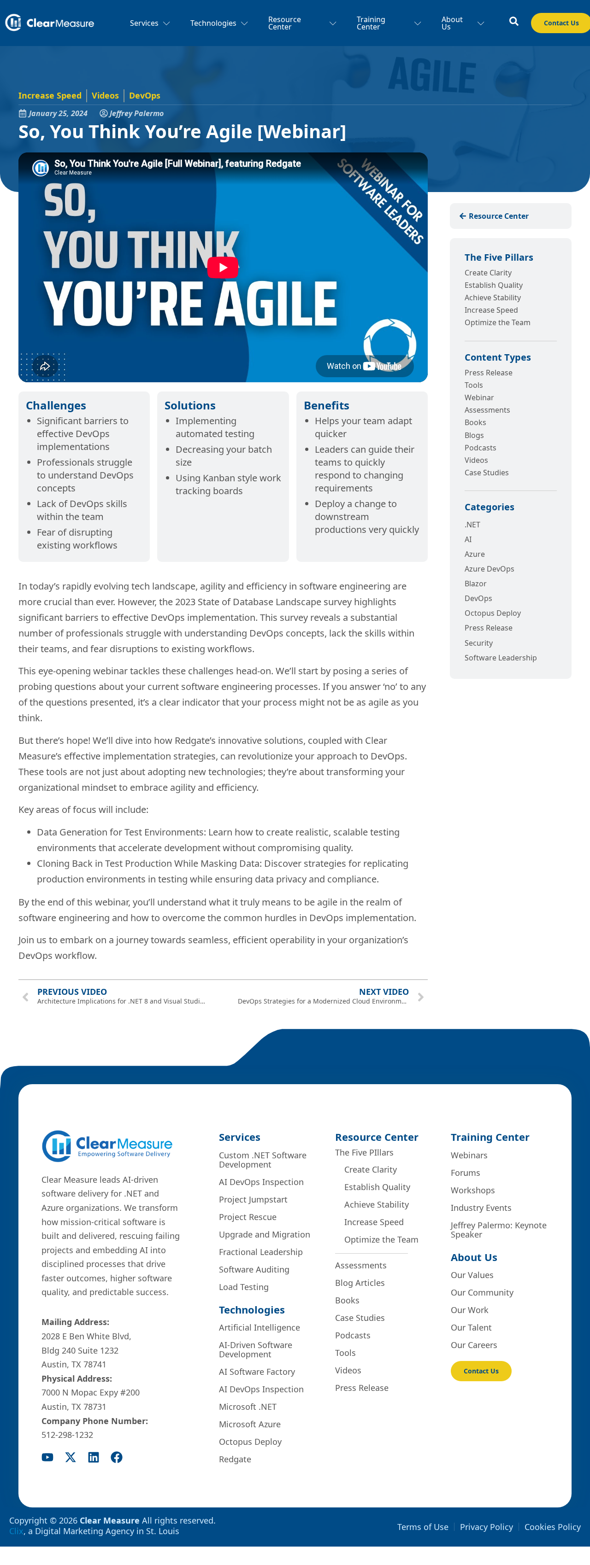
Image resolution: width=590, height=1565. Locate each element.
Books (475, 422)
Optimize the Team (498, 322)
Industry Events (481, 1207)
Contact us (481, 1370)
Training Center (371, 23)
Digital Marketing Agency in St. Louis (107, 1530)
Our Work (470, 1309)
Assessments (487, 410)
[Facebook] (117, 1457)
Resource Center (284, 23)
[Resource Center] (514, 21)
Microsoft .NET (248, 1406)
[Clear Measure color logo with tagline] (107, 1146)
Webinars (469, 1155)
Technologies (213, 23)
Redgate (235, 1459)
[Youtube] (47, 1457)
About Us (452, 23)
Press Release (489, 373)
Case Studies (487, 472)
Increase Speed (50, 95)
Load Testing (244, 1286)
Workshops (473, 1190)
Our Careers (474, 1344)
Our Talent (471, 1327)
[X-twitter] (71, 1457)
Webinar (479, 397)
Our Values (472, 1274)
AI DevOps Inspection (261, 1181)
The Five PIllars (364, 1152)
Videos (105, 95)
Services (144, 23)
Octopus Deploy (250, 1441)
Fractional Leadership (261, 1251)
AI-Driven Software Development (255, 1349)
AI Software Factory (257, 1371)
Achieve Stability (493, 297)
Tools (474, 385)
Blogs (474, 435)
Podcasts (480, 448)
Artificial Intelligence (259, 1327)
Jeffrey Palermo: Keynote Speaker (499, 1230)
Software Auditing (254, 1269)
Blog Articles (360, 1282)
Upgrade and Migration (264, 1234)
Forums (465, 1172)
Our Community (482, 1292)
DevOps (144, 95)
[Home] (49, 23)
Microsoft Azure (250, 1424)
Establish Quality (494, 285)
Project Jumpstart (253, 1199)
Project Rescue (248, 1216)
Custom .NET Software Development (263, 1160)
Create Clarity (488, 273)
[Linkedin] (94, 1457)
